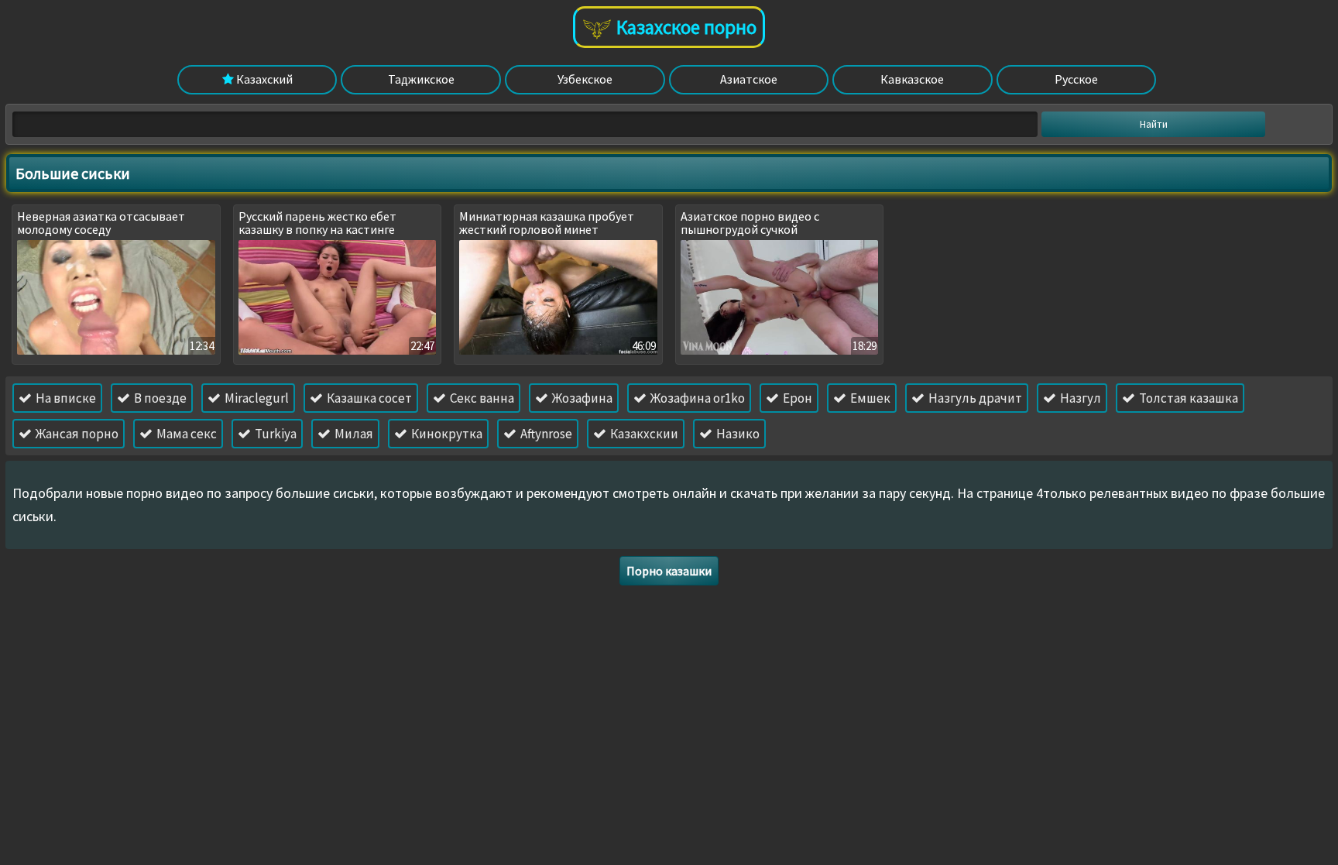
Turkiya (274, 433)
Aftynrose (545, 433)
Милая (352, 433)
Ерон (796, 398)
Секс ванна (481, 398)
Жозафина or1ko (696, 398)
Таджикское (421, 79)
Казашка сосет (368, 398)
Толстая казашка (1187, 398)
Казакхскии (643, 433)
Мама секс (185, 433)
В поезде (159, 398)
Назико (737, 433)
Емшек (869, 398)
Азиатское (748, 79)
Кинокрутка (445, 433)
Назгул (1079, 398)
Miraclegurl (255, 398)
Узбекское (585, 79)
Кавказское (912, 79)
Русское (1076, 79)
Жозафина (581, 398)
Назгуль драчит (974, 398)
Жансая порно (75, 433)
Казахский (263, 79)
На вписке (64, 398)
